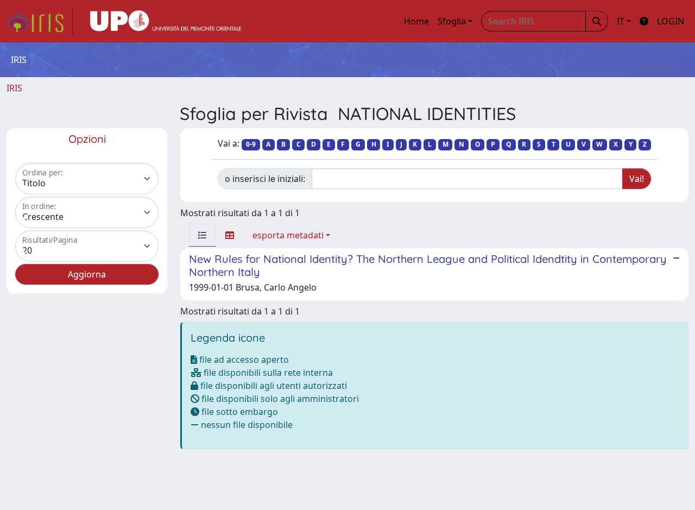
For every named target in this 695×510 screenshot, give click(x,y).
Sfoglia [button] (452, 21)
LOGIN (670, 21)
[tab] (202, 235)
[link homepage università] (165, 21)
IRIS (14, 88)
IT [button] (620, 21)
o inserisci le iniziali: (265, 179)
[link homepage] (40, 21)
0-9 (251, 144)
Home (416, 21)
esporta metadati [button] (288, 235)
